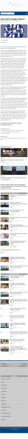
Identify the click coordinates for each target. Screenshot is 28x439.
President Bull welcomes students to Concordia (18, 234)
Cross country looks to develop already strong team (18, 309)
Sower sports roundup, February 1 (13, 18)
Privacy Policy (15, 429)
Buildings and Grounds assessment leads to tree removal (13, 178)
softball (19, 123)
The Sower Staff (5, 22)
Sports (11, 20)
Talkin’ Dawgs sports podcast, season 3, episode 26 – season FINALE (17, 324)
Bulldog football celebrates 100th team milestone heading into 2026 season (18, 301)
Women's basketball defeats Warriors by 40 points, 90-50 (14, 138)
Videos (3, 419)
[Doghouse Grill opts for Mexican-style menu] (14, 152)
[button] (26, 13)
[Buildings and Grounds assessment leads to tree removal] (14, 170)
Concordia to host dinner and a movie (10, 249)
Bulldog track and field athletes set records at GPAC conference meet (18, 332)
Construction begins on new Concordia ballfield (17, 210)
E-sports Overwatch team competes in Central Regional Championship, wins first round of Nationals (18, 348)
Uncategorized (17, 20)
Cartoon (4, 385)
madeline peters (13, 123)
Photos (3, 400)
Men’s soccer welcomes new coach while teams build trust (18, 266)
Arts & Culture (13, 246)
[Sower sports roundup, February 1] (14, 31)
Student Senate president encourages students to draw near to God (18, 226)
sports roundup (4, 124)
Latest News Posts (14, 193)
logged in (9, 189)
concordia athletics (5, 123)
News (7, 20)
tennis (10, 124)
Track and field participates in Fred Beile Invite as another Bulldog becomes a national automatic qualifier (12, 132)
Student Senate (6, 413)
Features (4, 391)
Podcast (12, 328)
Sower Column (5, 407)
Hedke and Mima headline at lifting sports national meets (17, 316)
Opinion (3, 397)
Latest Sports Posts (14, 274)
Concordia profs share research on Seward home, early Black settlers (18, 242)
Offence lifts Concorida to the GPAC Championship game (17, 340)
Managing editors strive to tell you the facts (18, 218)
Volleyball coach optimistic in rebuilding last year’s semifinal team (17, 258)
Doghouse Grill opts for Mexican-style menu (12, 160)
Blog (2, 20)
